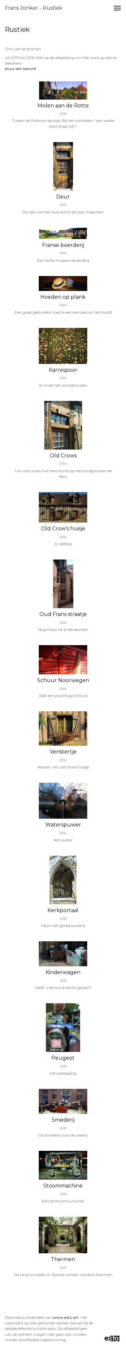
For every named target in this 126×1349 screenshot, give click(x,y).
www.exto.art (66, 1317)
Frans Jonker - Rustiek (33, 8)
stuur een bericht (21, 68)
